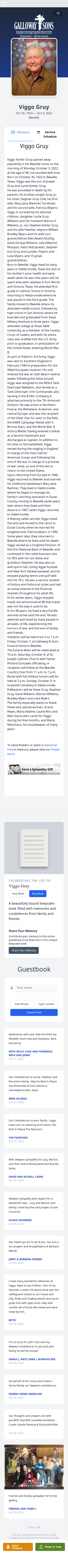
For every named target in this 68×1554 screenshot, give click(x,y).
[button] (34, 1467)
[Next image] (60, 1467)
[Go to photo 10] (41, 1485)
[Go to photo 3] (26, 1485)
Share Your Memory (24, 950)
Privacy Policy (24, 1537)
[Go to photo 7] (35, 1485)
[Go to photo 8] (37, 1485)
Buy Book (37, 893)
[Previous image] (8, 1467)
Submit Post (34, 1012)
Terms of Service (44, 1537)
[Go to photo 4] (28, 1485)
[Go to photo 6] (33, 1485)
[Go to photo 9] (39, 1485)
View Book (18, 893)
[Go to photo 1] (22, 1486)
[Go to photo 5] (30, 1485)
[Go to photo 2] (24, 1485)
